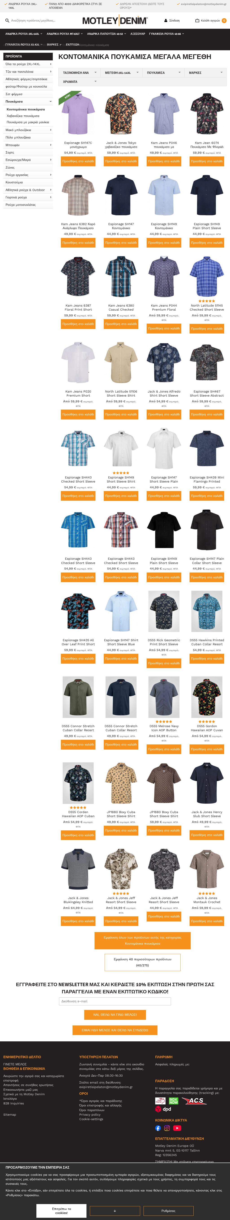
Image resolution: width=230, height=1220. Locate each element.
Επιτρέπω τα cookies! (61, 1211)
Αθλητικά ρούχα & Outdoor (25, 190)
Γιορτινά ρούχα (16, 197)
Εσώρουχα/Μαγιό (18, 160)
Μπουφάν (13, 145)
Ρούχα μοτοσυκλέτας (21, 204)
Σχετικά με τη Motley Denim (24, 1094)
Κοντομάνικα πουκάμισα (26, 109)
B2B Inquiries (13, 1103)
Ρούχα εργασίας (17, 175)
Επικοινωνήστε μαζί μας (20, 1089)
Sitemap (9, 1114)
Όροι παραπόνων (91, 1110)
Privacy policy (89, 1114)
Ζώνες (10, 167)
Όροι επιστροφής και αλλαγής (100, 1105)
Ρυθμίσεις (168, 1211)
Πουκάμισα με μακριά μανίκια (28, 122)
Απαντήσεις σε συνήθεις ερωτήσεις (28, 1085)
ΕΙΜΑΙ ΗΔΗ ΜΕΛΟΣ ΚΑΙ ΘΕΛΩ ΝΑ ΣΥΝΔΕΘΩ (115, 1030)
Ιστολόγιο (10, 1098)
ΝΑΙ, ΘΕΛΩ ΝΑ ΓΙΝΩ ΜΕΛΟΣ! (115, 1014)
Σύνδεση (174, 20)
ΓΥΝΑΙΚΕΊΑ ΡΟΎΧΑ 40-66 (165, 34)
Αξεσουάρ (137, 34)
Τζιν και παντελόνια (19, 71)
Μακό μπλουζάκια (18, 130)
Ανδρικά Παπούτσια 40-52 (105, 34)
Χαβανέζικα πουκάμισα (23, 116)
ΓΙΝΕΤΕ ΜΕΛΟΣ (15, 1064)
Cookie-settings (91, 1119)
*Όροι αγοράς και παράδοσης (100, 1101)
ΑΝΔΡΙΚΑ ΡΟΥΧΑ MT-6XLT (63, 34)
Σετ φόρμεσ (14, 94)
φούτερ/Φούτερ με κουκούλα (26, 86)
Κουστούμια (14, 182)
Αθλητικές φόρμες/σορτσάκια (26, 79)
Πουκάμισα (14, 101)
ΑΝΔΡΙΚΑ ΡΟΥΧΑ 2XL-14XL (22, 34)
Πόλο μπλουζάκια (18, 137)
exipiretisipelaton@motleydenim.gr (204, 4)
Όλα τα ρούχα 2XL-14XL (23, 64)
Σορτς (10, 152)
